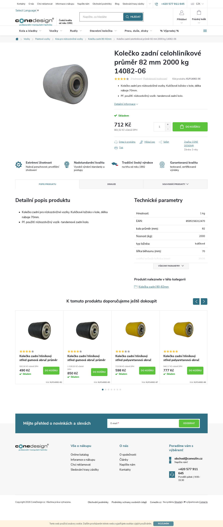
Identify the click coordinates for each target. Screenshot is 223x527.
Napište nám (83, 3)
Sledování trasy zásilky (133, 3)
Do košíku (193, 127)
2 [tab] (105, 389)
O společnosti (127, 455)
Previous (196, 301)
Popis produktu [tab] (47, 184)
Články (123, 460)
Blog (117, 3)
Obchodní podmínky (102, 3)
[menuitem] (30, 31)
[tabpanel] (40, 347)
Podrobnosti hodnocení (155, 78)
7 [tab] (120, 389)
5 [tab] (114, 389)
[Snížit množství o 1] (167, 129)
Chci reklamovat (44, 3)
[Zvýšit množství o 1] (167, 124)
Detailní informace (124, 104)
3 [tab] (108, 389)
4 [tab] (111, 389)
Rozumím (163, 523)
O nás (31, 3)
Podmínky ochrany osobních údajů (129, 502)
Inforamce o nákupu (83, 460)
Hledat (135, 17)
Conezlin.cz (155, 502)
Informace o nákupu (65, 3)
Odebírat (189, 423)
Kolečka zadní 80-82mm (154, 287)
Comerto (203, 502)
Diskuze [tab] (111, 184)
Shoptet (178, 502)
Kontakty (21, 3)
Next (204, 301)
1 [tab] (103, 389)
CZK (198, 3)
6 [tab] (117, 389)
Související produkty (173, 184)
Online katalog (80, 455)
